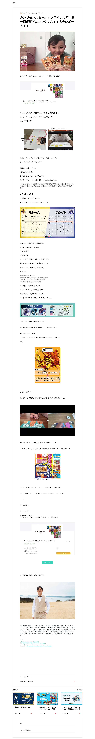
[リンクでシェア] (31, 677)
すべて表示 (79, 689)
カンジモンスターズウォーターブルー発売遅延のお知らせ (71, 708)
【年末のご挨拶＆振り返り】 (23, 707)
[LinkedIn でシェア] (28, 677)
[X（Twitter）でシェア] (24, 677)
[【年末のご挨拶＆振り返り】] (23, 699)
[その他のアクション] (74, 13)
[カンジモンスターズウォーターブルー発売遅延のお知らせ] (71, 699)
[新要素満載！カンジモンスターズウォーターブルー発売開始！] (47, 699)
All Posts (14, 2)
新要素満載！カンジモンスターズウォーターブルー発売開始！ (47, 708)
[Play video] (47, 420)
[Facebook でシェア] (20, 677)
